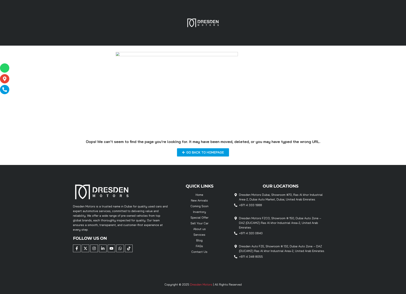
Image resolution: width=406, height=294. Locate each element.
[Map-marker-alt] (4, 78)
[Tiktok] (129, 248)
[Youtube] (111, 248)
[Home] (203, 22)
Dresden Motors (201, 284)
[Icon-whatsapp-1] (4, 68)
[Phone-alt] (4, 89)
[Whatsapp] (120, 248)
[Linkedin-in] (103, 248)
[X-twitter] (85, 248)
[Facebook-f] (77, 248)
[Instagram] (94, 248)
